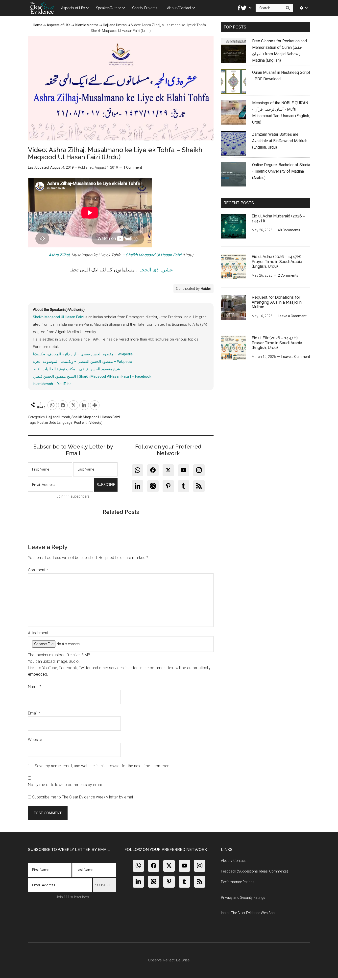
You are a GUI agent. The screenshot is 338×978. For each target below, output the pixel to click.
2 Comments (288, 275)
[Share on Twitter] (73, 405)
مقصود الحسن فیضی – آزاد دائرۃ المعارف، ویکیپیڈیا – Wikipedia (83, 354)
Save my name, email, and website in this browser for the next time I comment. (103, 766)
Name (34, 686)
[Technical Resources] (302, 8)
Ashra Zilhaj (59, 255)
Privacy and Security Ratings (243, 897)
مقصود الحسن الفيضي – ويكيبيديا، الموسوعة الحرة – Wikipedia (82, 361)
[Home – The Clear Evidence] (42, 8)
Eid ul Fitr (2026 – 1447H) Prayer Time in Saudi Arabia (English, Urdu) (277, 343)
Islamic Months (86, 25)
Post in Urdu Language (54, 422)
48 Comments (289, 230)
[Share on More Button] (94, 405)
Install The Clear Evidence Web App (248, 913)
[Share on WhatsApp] (52, 405)
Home (37, 25)
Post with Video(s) (88, 422)
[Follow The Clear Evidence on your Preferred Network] (243, 8)
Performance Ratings (237, 882)
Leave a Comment (292, 316)
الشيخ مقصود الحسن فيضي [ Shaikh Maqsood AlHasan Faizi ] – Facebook (92, 376)
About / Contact (233, 861)
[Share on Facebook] (63, 405)
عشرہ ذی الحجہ (156, 270)
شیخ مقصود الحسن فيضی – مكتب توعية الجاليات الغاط (76, 369)
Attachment (38, 633)
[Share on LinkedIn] (84, 405)
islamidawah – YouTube (52, 384)
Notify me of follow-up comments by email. (65, 784)
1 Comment (132, 167)
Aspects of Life (59, 25)
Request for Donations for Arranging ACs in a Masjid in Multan (277, 302)
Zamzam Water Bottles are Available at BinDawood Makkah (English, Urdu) (279, 141)
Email (34, 713)
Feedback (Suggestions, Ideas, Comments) (254, 871)
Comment (38, 570)
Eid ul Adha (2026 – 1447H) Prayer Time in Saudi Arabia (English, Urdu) (277, 261)
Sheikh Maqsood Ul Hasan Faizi (153, 255)
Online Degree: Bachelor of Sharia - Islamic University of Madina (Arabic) (281, 171)
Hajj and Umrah (115, 25)
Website (35, 739)
